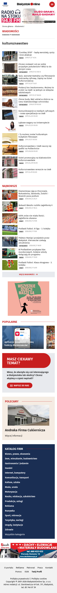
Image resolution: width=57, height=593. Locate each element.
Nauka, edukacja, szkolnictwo (20, 496)
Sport (21, 199)
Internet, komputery (15, 472)
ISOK (27, 571)
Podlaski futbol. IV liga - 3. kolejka (34, 228)
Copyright (10, 581)
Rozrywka (10, 510)
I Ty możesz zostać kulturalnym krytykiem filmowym (33, 135)
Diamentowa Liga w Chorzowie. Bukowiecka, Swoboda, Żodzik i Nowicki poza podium (33, 193)
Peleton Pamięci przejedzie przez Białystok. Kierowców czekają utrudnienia (34, 240)
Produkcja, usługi (14, 501)
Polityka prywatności (20, 578)
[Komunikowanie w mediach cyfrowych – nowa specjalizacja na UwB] (9, 115)
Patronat (31, 567)
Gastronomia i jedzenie (16, 463)
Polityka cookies (39, 578)
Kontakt (49, 567)
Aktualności (23, 72)
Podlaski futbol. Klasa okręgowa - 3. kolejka (35, 263)
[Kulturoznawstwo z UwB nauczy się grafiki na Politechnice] (9, 150)
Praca (40, 567)
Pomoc (18, 571)
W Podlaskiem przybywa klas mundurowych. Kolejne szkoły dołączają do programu (33, 252)
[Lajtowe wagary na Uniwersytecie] (9, 126)
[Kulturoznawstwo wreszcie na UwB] (9, 173)
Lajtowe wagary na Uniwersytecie (34, 122)
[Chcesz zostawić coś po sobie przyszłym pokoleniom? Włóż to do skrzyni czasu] (9, 68)
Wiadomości (19, 26)
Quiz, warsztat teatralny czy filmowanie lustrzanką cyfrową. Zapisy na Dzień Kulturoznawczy (37, 78)
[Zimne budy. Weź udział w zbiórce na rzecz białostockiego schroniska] (9, 103)
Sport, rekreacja (13, 515)
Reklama (9, 506)
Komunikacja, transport (17, 477)
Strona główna (7, 26)
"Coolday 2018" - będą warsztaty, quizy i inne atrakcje (36, 53)
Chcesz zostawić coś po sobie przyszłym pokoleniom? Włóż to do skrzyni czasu (35, 66)
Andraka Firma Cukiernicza (25, 430)
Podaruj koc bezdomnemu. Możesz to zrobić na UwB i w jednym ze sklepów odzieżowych (36, 90)
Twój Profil (37, 571)
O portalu (8, 567)
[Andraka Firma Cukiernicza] (28, 415)
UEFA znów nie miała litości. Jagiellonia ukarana (32, 216)
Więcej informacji (13, 435)
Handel (8, 468)
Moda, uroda (11, 487)
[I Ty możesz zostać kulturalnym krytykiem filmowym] (9, 138)
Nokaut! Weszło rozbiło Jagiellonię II (35, 205)
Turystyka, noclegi (14, 520)
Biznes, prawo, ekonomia (17, 454)
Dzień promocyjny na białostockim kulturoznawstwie (35, 159)
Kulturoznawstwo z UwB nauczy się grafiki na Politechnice (35, 147)
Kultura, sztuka (12, 482)
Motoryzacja (11, 491)
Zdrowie (9, 529)
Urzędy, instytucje (14, 525)
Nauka (21, 58)
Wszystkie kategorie (15, 534)
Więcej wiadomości (27, 274)
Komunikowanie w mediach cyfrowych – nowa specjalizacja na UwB (36, 112)
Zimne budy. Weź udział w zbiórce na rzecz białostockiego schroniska (36, 100)
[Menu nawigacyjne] (52, 4)
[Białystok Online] (28, 4)
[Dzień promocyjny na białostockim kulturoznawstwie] (9, 162)
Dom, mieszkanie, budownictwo (21, 458)
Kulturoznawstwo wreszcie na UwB (35, 169)
